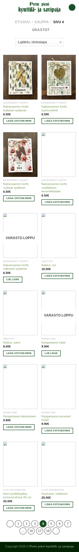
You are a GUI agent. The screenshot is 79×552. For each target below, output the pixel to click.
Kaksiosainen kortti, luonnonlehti (54, 108)
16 (31, 531)
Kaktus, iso (49, 265)
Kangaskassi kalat (54, 342)
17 (39, 531)
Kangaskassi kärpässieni (19, 416)
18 (48, 531)
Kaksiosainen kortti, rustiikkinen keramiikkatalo (54, 187)
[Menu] (5, 7)
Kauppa (42, 22)
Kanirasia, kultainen (55, 493)
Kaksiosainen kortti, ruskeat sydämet (16, 185)
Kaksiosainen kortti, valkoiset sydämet (16, 267)
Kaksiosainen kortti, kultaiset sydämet (16, 108)
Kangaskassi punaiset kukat (56, 418)
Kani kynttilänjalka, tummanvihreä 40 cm (17, 495)
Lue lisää (12, 279)
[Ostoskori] (72, 7)
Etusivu (22, 22)
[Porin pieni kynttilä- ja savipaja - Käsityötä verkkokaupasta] (40, 7)
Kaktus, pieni (11, 342)
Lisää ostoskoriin (19, 121)
